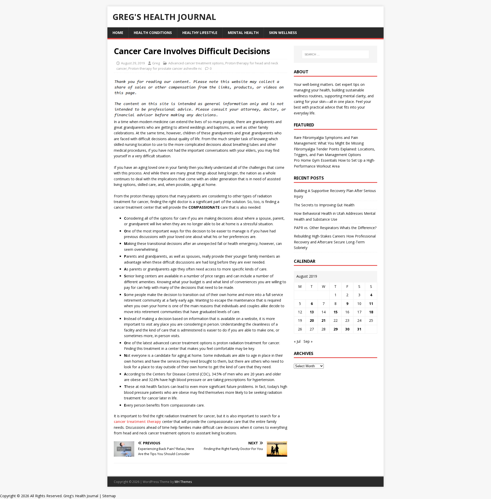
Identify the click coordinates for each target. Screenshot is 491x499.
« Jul (297, 341)
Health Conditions (153, 32)
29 (335, 329)
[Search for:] (335, 54)
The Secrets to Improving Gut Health (324, 205)
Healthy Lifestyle (199, 32)
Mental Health (243, 32)
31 (359, 329)
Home (118, 32)
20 (312, 320)
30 (347, 329)
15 (335, 312)
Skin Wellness (283, 32)
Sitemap (109, 495)
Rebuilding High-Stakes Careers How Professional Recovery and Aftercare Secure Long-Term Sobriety (335, 242)
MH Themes (183, 482)
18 (371, 312)
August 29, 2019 (133, 63)
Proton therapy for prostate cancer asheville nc (165, 68)
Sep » (308, 341)
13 (312, 312)
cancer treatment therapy (137, 421)
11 (371, 303)
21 (323, 320)
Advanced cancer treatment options (196, 63)
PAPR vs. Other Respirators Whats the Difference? (335, 227)
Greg (156, 63)
